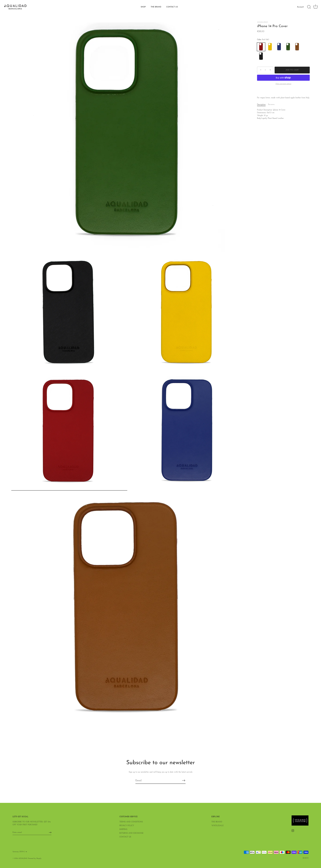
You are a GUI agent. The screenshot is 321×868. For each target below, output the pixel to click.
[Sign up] (50, 832)
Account (300, 7)
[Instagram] (293, 830)
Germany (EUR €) (19, 851)
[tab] (262, 104)
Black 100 (261, 56)
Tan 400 (297, 47)
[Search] (309, 7)
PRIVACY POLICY (126, 826)
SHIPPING (123, 829)
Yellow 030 (270, 47)
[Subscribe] (183, 780)
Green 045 (288, 47)
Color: (263, 40)
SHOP (143, 7)
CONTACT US (172, 7)
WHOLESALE (217, 826)
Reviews (271, 104)
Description (261, 104)
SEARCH (305, 858)
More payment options (283, 84)
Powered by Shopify (35, 858)
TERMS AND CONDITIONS (131, 822)
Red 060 (261, 47)
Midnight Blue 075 (279, 47)
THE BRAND (156, 7)
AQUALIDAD (262, 22)
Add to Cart (292, 70)
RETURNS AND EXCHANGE (131, 833)
